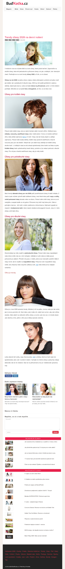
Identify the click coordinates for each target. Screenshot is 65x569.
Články (55, 9)
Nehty (38, 554)
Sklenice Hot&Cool (34, 551)
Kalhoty (42, 557)
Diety (6, 554)
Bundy (48, 557)
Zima (37, 557)
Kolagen (54, 557)
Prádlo (24, 551)
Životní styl (28, 9)
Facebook (8, 376)
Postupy (43, 554)
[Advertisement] (32, 23)
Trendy (43, 551)
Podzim (32, 557)
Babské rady (31, 554)
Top (6, 560)
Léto (27, 557)
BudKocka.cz (15, 566)
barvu (24, 137)
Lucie (17, 40)
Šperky (56, 554)
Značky (19, 551)
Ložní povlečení (10, 557)
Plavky (18, 554)
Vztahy (36, 9)
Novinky (49, 554)
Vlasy (10, 40)
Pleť (52, 551)
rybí (34, 357)
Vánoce (23, 554)
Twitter (15, 376)
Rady (56, 551)
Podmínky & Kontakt (25, 566)
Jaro (23, 557)
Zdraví (42, 9)
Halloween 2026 (10, 551)
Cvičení (12, 554)
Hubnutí (48, 9)
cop (37, 265)
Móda (16, 9)
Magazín (8, 9)
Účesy (14, 40)
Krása (22, 9)
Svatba (18, 557)
